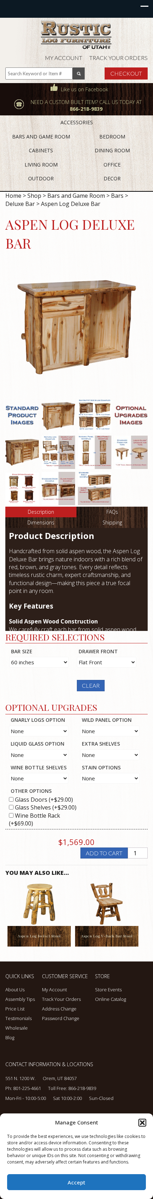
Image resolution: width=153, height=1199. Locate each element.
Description (41, 511)
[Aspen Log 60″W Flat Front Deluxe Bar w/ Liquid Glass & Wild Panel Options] (76, 327)
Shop (34, 196)
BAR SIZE (21, 651)
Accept (76, 1182)
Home (13, 196)
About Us (15, 989)
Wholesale (16, 1028)
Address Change (59, 1008)
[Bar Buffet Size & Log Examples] (94, 416)
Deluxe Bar (20, 204)
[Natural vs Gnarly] (58, 452)
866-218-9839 (82, 1088)
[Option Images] (131, 416)
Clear (91, 685)
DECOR (112, 178)
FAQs (112, 511)
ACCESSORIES (76, 122)
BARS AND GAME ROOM (41, 136)
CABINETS (41, 150)
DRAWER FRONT (98, 651)
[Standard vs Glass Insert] (58, 488)
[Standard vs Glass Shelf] (94, 488)
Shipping (112, 522)
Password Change (60, 1018)
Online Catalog (110, 999)
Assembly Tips (20, 999)
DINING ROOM (112, 150)
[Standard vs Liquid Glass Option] (131, 452)
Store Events (108, 989)
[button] (142, 1122)
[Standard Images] (22, 416)
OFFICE (112, 164)
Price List (15, 1008)
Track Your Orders (118, 57)
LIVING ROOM (41, 164)
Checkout (126, 73)
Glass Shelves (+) (45, 807)
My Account (63, 57)
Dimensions (40, 522)
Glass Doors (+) (43, 799)
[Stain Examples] (22, 488)
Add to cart (104, 853)
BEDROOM (112, 136)
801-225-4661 (27, 1088)
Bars (117, 196)
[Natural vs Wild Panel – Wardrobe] (94, 452)
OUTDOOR (41, 178)
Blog (9, 1037)
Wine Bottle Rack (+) (34, 819)
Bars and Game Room (76, 196)
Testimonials (18, 1018)
